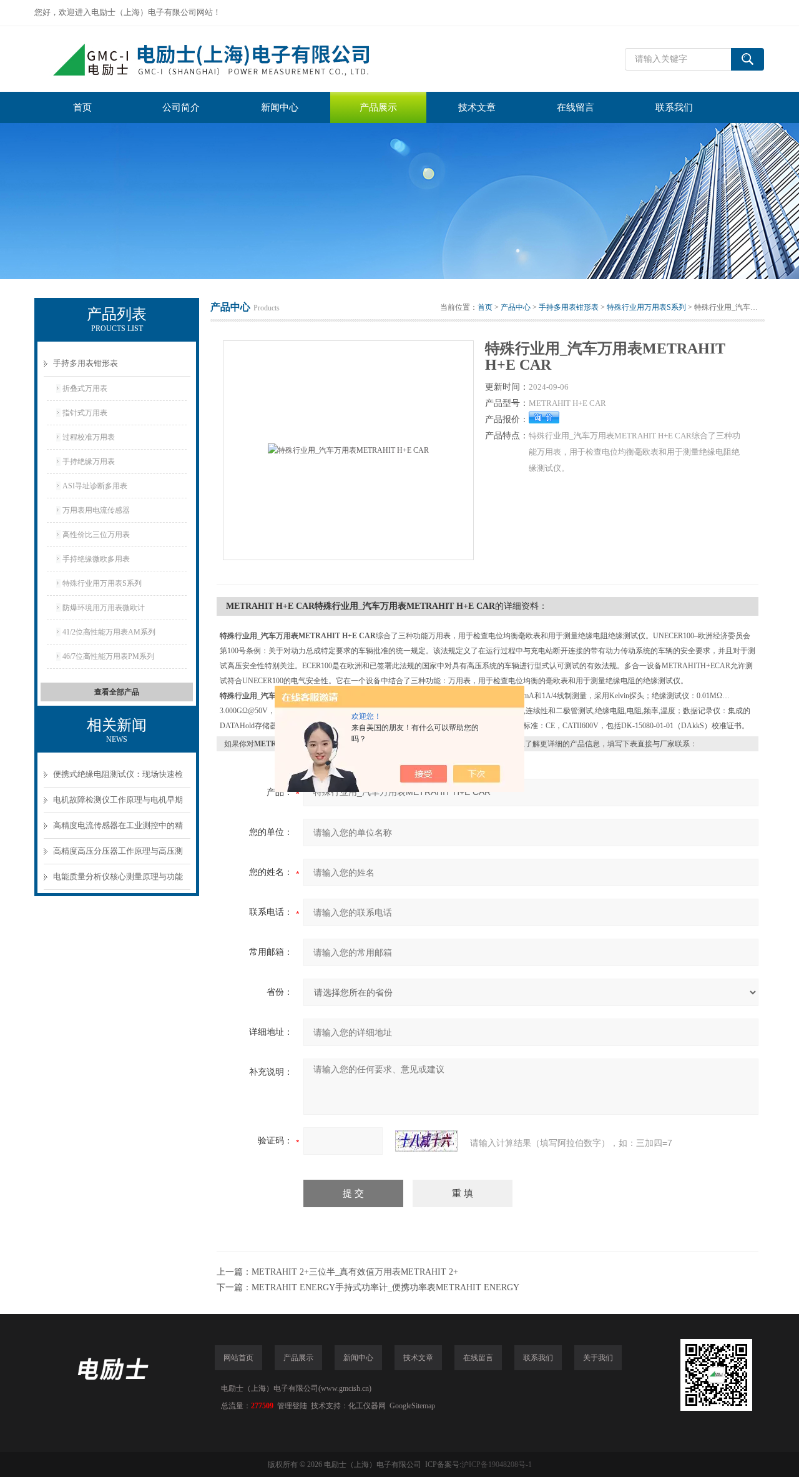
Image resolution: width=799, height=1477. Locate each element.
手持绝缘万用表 (88, 461)
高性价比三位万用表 (96, 534)
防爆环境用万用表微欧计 (103, 607)
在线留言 (575, 107)
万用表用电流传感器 (96, 510)
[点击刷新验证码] (426, 1141)
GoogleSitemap (412, 1405)
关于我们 (598, 1357)
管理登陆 (292, 1405)
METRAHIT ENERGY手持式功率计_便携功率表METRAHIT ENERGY (385, 1287)
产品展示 (378, 107)
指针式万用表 (84, 412)
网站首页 (238, 1357)
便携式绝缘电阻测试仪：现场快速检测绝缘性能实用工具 (118, 778)
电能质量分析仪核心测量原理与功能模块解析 (118, 881)
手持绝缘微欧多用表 (96, 559)
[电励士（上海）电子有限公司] (221, 59)
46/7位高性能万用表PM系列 (108, 656)
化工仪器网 (367, 1405)
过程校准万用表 (88, 437)
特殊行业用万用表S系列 (102, 583)
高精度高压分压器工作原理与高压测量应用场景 (118, 855)
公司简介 (181, 107)
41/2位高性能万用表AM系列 (108, 632)
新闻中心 (279, 107)
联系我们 (674, 107)
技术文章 (477, 107)
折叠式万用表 (84, 388)
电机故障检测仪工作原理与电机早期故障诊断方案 (118, 804)
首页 (82, 107)
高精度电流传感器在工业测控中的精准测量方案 (118, 830)
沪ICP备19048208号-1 (496, 1464)
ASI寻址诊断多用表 (94, 486)
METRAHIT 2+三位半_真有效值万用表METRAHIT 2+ (355, 1272)
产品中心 (516, 307)
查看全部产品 (116, 692)
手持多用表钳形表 (85, 363)
